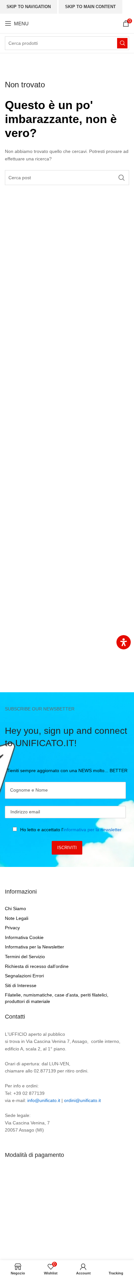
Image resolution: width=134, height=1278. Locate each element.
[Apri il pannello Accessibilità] (123, 642)
